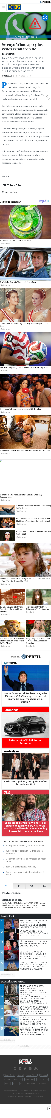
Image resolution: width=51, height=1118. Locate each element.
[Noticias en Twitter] (25, 1068)
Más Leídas (7, 916)
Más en (15, 656)
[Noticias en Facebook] (20, 1068)
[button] (47, 96)
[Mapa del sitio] (36, 1068)
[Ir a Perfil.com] (45, 2)
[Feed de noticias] (30, 1068)
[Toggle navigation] (4, 7)
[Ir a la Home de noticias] (25, 1061)
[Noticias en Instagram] (15, 1068)
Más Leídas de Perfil (13, 981)
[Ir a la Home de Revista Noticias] (13, 7)
